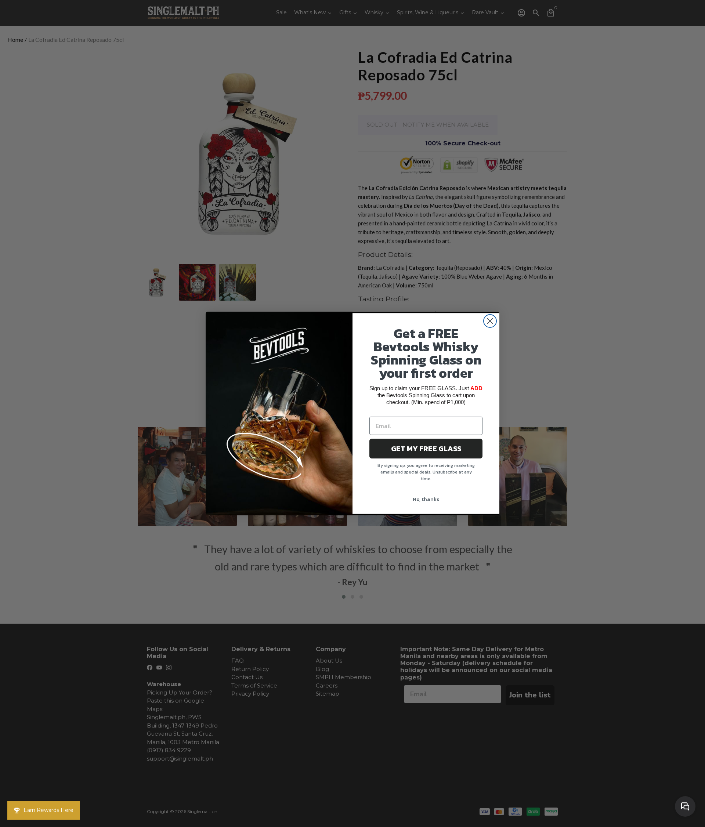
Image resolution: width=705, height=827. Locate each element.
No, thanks (426, 499)
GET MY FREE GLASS (426, 448)
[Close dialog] (490, 321)
